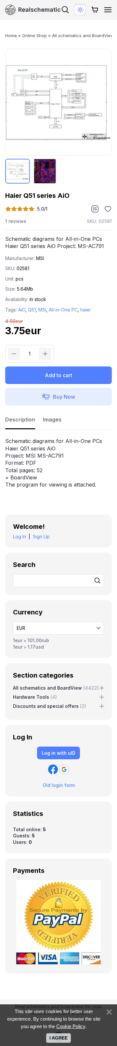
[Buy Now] (58, 397)
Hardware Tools (35, 697)
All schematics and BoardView (56, 688)
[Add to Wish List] (108, 209)
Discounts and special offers (49, 706)
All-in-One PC (63, 309)
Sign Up (41, 536)
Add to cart (58, 375)
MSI (42, 309)
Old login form (59, 785)
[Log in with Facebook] (53, 769)
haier (85, 309)
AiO (21, 309)
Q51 (32, 309)
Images (52, 419)
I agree (58, 1037)
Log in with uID (58, 753)
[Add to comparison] (95, 209)
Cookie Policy (70, 1026)
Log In (19, 536)
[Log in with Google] (64, 769)
